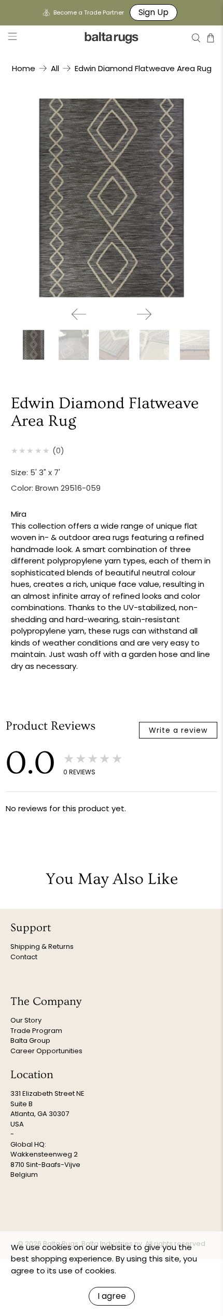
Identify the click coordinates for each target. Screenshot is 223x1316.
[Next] (144, 314)
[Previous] (79, 314)
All (55, 68)
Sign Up (153, 12)
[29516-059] (112, 198)
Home (23, 68)
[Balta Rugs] (112, 38)
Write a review (178, 730)
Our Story (25, 1020)
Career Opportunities (46, 1051)
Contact (23, 957)
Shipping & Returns (42, 946)
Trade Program (36, 1031)
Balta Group (30, 1040)
